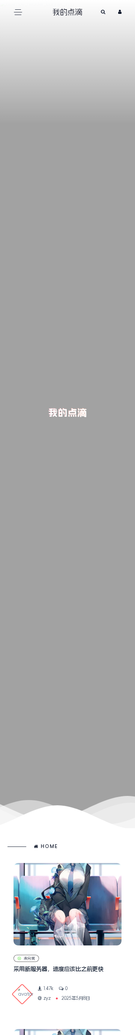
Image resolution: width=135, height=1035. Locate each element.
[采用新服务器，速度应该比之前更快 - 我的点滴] (68, 904)
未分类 (29, 958)
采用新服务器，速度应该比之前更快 (59, 969)
